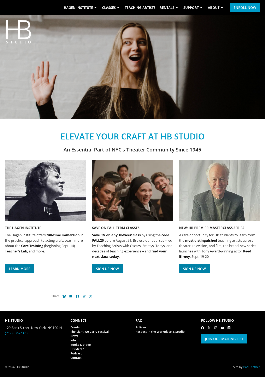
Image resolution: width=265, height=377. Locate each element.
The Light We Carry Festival (89, 332)
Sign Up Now (107, 269)
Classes (109, 7)
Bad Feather (251, 367)
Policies (141, 327)
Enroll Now (245, 7)
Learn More (19, 269)
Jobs (73, 340)
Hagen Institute (78, 7)
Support (191, 7)
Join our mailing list (224, 339)
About (213, 7)
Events (75, 327)
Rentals (167, 7)
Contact (76, 358)
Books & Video (80, 345)
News (74, 336)
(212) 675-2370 (16, 333)
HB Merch (77, 349)
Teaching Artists (140, 7)
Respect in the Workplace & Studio (160, 332)
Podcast (76, 353)
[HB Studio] (9, 8)
